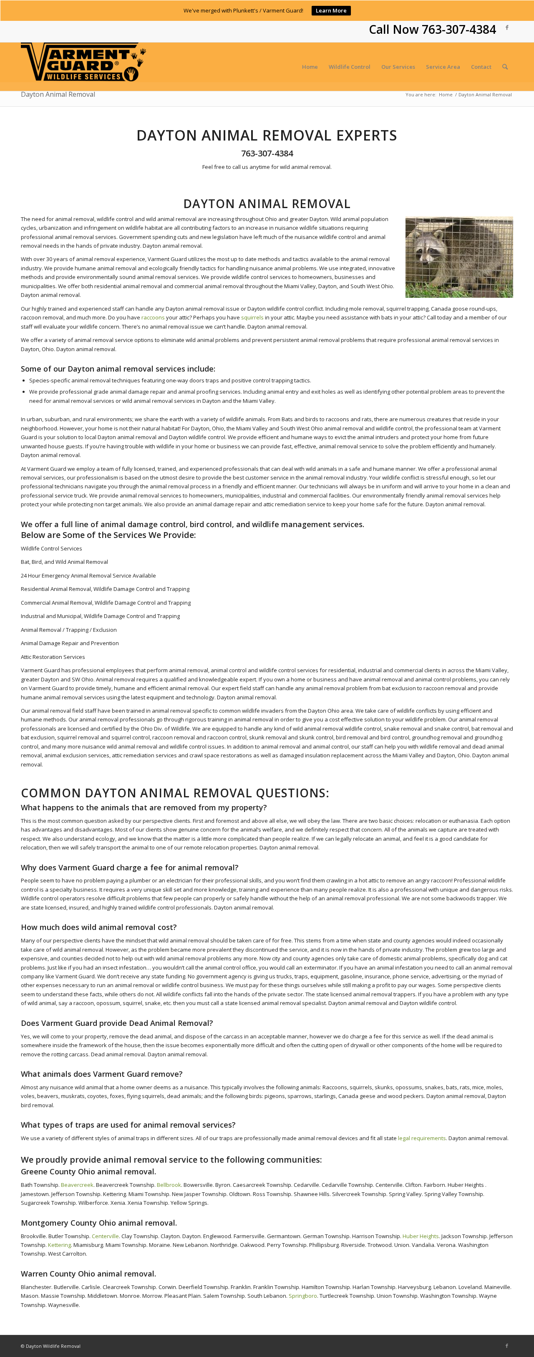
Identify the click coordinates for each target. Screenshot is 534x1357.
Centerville (105, 1236)
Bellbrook (169, 1185)
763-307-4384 (459, 29)
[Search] (505, 67)
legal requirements (421, 1138)
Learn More (331, 10)
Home (446, 94)
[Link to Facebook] (507, 27)
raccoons (153, 317)
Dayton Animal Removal (58, 94)
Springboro (303, 1295)
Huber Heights (421, 1236)
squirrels (252, 317)
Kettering (59, 1245)
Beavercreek (77, 1185)
